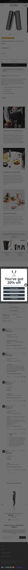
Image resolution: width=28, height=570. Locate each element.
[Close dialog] (26, 269)
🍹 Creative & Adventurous (14, 291)
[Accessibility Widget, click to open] (25, 285)
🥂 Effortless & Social (14, 295)
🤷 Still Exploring (14, 298)
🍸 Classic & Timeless (14, 288)
